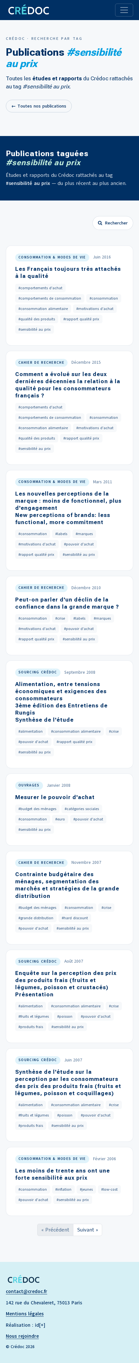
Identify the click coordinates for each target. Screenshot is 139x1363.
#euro (60, 819)
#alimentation (30, 731)
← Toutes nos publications (38, 106)
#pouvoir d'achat (79, 544)
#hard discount (75, 918)
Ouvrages (29, 785)
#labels (61, 533)
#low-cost (109, 1189)
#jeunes (86, 1189)
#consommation (104, 298)
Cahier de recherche (41, 362)
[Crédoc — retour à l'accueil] (28, 10)
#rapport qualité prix (81, 319)
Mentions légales (25, 1314)
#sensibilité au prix (34, 329)
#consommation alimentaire (43, 308)
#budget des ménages (37, 808)
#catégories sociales (82, 808)
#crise (60, 618)
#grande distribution (35, 918)
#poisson (64, 1016)
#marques (84, 533)
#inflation (63, 1189)
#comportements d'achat (40, 288)
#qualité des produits (36, 319)
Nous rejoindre (22, 1336)
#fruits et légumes (33, 1016)
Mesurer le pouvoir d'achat (55, 797)
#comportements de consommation (49, 298)
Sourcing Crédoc (37, 672)
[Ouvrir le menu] (124, 10)
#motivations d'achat (94, 308)
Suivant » (87, 1229)
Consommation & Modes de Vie (52, 257)
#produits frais (30, 1026)
